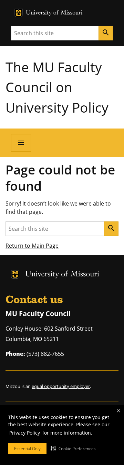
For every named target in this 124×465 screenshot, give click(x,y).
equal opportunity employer (61, 386)
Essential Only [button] (27, 449)
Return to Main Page (32, 245)
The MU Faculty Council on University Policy (57, 87)
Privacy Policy (24, 432)
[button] (73, 448)
